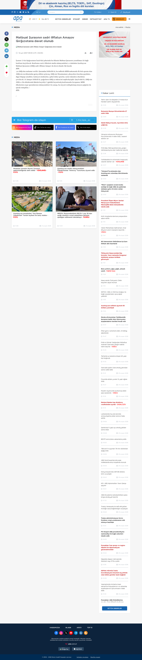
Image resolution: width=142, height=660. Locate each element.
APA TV (107, 19)
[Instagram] (14, 12)
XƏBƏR (85, 19)
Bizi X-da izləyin (85, 127)
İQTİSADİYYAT (96, 19)
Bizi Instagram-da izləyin (23, 127)
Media (127, 27)
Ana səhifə (119, 27)
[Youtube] (20, 12)
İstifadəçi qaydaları (82, 657)
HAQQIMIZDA (55, 627)
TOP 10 (89, 627)
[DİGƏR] (128, 19)
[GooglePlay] (64, 649)
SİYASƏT (76, 19)
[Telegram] (23, 12)
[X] (17, 12)
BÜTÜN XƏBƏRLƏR (63, 19)
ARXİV (79, 627)
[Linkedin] (26, 12)
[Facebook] (12, 12)
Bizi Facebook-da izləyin (65, 127)
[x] (66, 633)
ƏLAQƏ (68, 627)
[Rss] (28, 12)
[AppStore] (78, 649)
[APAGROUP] (71, 644)
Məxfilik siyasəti (95, 657)
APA (17, 69)
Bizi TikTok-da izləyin (44, 127)
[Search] (81, 12)
